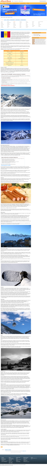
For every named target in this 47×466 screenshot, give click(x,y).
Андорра (14, 21)
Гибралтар (27, 22)
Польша (8, 25)
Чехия (7, 27)
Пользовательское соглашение (3, 459)
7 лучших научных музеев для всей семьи (40, 40)
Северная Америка (23, 3)
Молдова (27, 24)
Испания (14, 23)
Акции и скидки (10, 462)
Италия (20, 23)
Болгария (33, 21)
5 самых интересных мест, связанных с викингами (41, 41)
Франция (33, 26)
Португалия (14, 25)
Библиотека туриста (26, 457)
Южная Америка (9, 3)
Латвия (33, 23)
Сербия (39, 25)
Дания (39, 22)
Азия (1, 3)
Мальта (20, 24)
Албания (8, 21)
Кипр (26, 23)
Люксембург (8, 24)
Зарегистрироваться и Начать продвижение (7, 85)
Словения (8, 26)
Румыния (27, 25)
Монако (33, 24)
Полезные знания (25, 460)
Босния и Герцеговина (40, 21)
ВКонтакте (6, 449)
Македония (14, 24)
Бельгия (27, 21)
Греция (33, 22)
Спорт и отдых (10, 459)
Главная (2, 17)
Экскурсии (25, 459)
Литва (39, 23)
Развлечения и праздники (26, 461)
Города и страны (5, 17)
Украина (20, 26)
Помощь (32, 457)
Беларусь (21, 21)
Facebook (10, 449)
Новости (10, 457)
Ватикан (2, 22)
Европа (4, 3)
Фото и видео (10, 460)
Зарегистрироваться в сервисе (6, 165)
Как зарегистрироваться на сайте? (34, 458)
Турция (14, 26)
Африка (28, 3)
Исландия (8, 23)
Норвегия (2, 25)
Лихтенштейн (2, 24)
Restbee (3, 449)
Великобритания (9, 22)
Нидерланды (39, 24)
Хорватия (39, 26)
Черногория (2, 27)
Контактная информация (4, 461)
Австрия (2, 21)
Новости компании (11, 461)
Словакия (2, 26)
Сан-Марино (33, 25)
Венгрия (14, 22)
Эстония (27, 27)
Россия (20, 25)
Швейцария (14, 27)
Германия (21, 22)
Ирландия (2, 23)
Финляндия (27, 26)
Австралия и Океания (16, 3)
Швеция (20, 27)
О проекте (2, 457)
